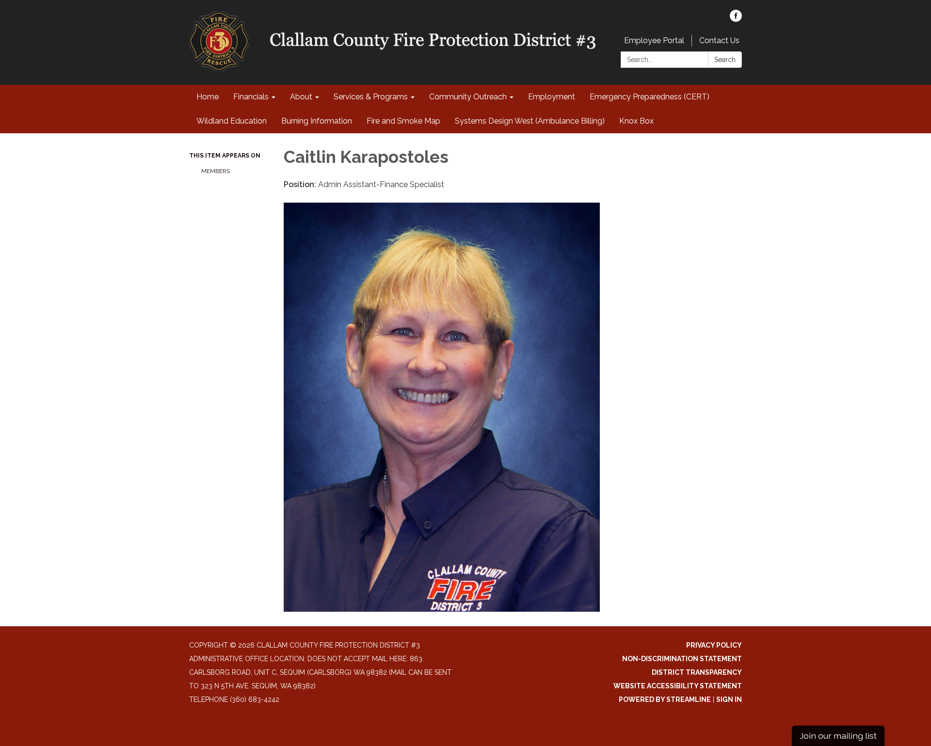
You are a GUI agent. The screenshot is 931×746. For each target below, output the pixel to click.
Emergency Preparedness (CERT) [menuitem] (649, 96)
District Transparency (697, 672)
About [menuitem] (301, 96)
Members (215, 171)
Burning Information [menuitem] (316, 121)
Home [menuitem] (207, 96)
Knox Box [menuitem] (636, 121)
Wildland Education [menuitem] (231, 121)
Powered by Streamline (665, 699)
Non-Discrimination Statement (682, 659)
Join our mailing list (838, 735)
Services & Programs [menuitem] (371, 96)
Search (725, 59)
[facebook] (736, 19)
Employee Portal (654, 40)
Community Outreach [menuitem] (468, 96)
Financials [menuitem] (251, 96)
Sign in (729, 699)
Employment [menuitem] (551, 96)
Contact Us (719, 40)
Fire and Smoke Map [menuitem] (403, 121)
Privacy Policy (714, 645)
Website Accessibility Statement (677, 686)
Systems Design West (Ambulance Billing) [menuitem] (530, 121)
